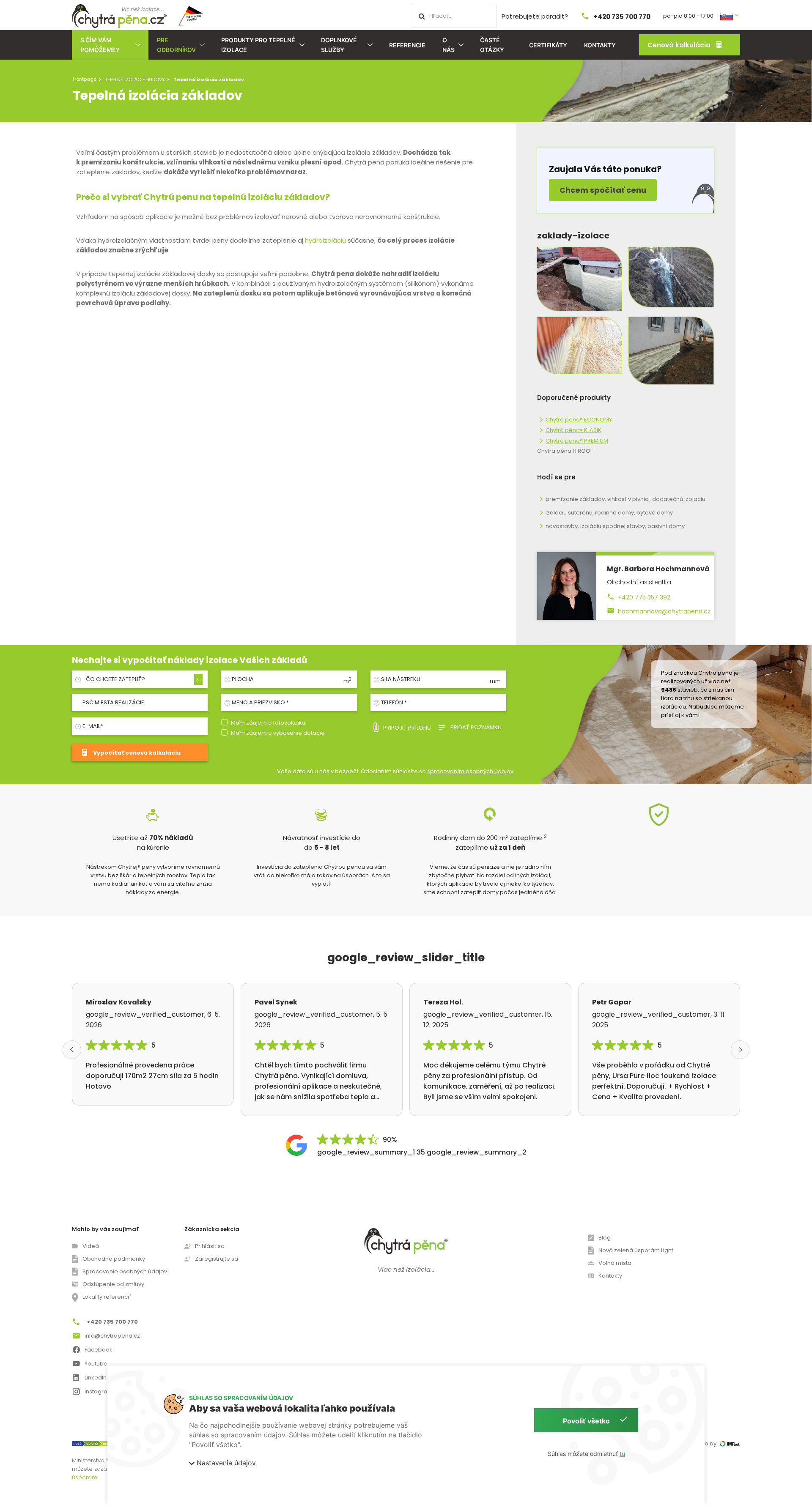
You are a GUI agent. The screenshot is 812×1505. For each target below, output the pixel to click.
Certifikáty (548, 45)
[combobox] (142, 679)
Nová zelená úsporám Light (635, 1250)
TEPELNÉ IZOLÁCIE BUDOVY (135, 79)
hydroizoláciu (325, 240)
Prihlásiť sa (210, 1246)
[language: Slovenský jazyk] (730, 15)
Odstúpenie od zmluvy (113, 1284)
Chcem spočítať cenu (603, 190)
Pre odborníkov (176, 44)
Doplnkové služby (339, 44)
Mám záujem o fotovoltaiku (268, 723)
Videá (90, 1246)
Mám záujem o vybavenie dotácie (278, 733)
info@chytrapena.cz (112, 1336)
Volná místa (614, 1263)
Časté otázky (492, 44)
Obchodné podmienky (113, 1259)
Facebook (98, 1350)
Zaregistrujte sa (216, 1259)
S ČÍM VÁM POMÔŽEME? (99, 44)
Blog (604, 1238)
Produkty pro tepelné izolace (258, 44)
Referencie (407, 45)
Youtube (96, 1364)
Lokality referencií (106, 1297)
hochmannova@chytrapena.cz (664, 611)
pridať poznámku (476, 727)
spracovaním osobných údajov (470, 771)
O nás (448, 44)
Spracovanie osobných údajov (124, 1271)
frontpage (84, 79)
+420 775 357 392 (644, 597)
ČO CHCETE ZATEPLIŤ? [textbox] (115, 679)
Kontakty (600, 45)
